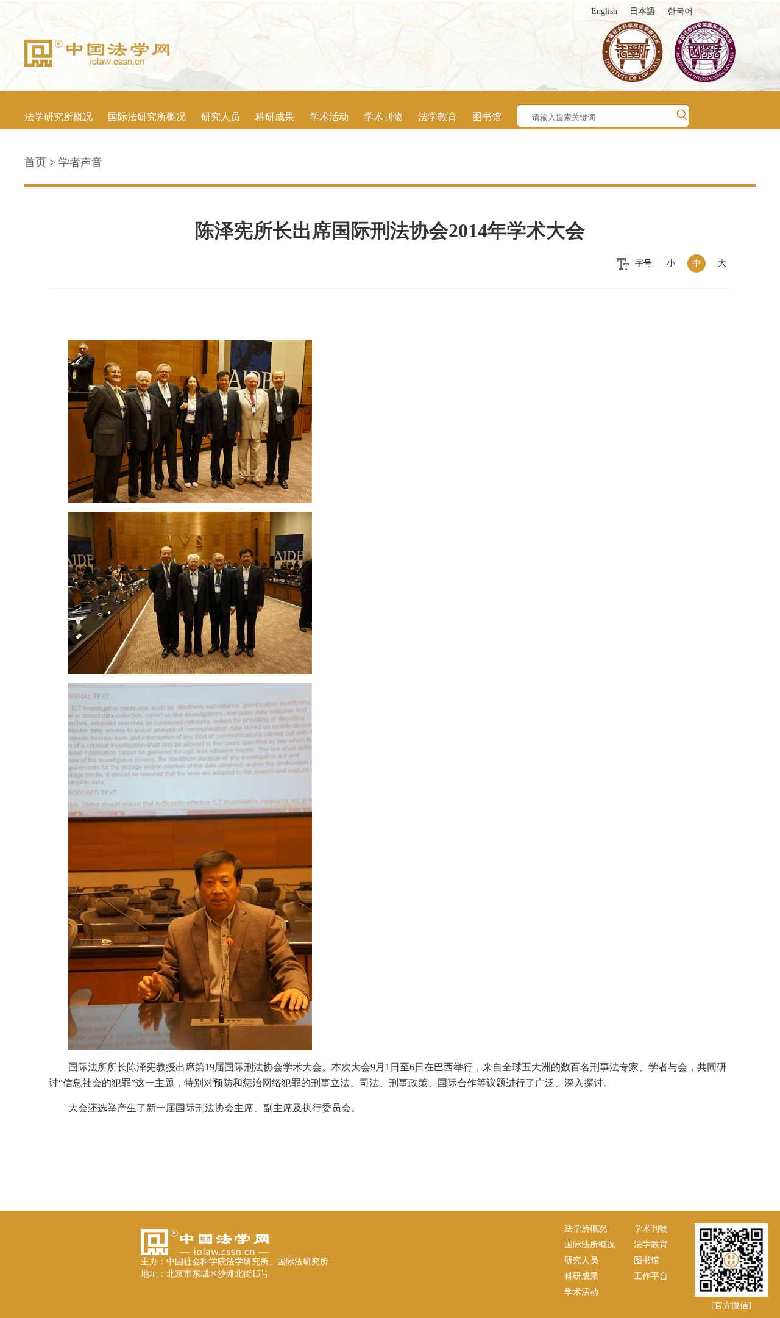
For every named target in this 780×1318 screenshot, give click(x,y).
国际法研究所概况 (147, 117)
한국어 (680, 11)
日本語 (642, 11)
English (604, 11)
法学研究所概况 (58, 117)
